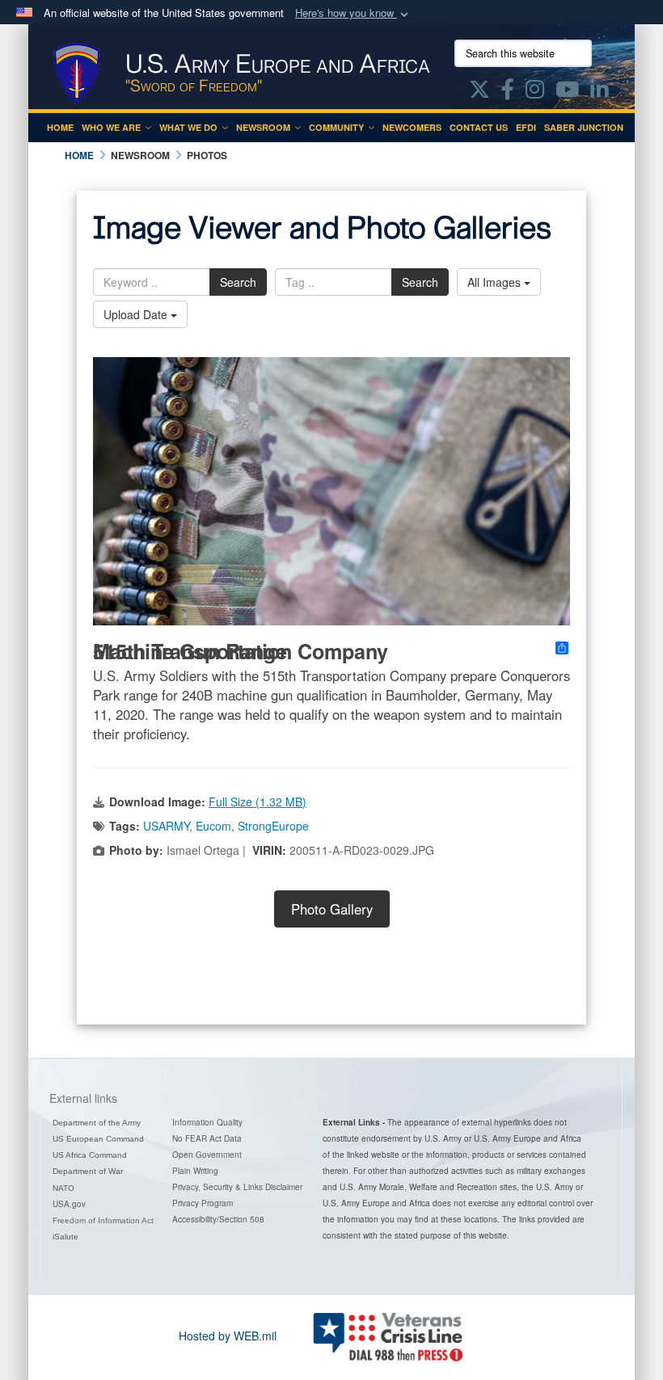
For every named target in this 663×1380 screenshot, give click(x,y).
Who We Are (111, 127)
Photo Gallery (332, 909)
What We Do (188, 127)
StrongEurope (273, 826)
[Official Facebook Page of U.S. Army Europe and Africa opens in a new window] (507, 92)
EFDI (526, 127)
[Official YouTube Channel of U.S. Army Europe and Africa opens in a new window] (567, 92)
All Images (495, 282)
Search (238, 282)
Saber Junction (583, 127)
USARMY (166, 826)
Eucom (213, 826)
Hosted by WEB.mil (228, 1335)
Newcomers (411, 127)
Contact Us (479, 127)
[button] (353, 13)
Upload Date (137, 314)
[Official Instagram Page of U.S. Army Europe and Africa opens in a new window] (535, 92)
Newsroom (263, 127)
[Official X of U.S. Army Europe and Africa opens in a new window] (479, 92)
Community (336, 127)
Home (60, 127)
